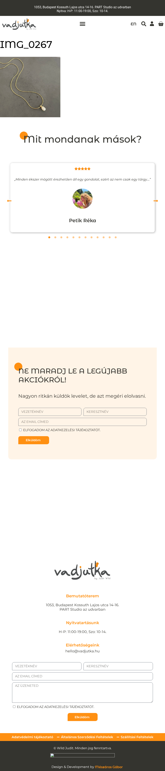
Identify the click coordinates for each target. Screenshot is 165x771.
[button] (82, 24)
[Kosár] (161, 24)
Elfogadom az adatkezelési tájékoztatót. (61, 430)
